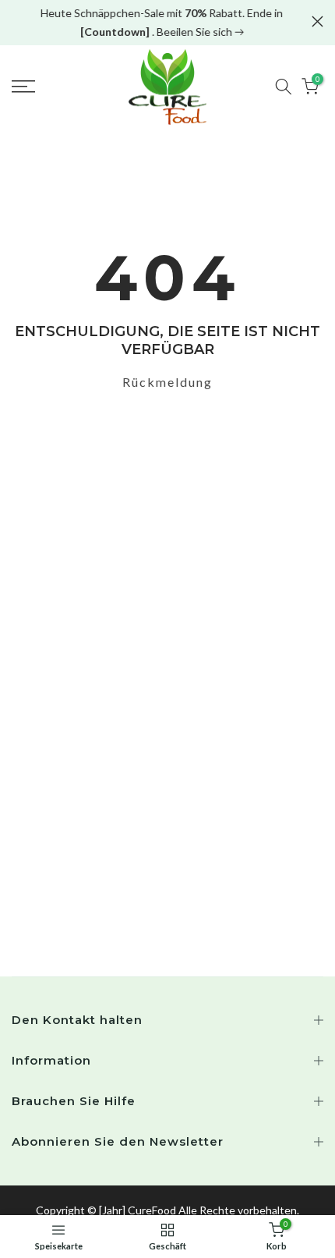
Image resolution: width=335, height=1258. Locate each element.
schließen (317, 21)
